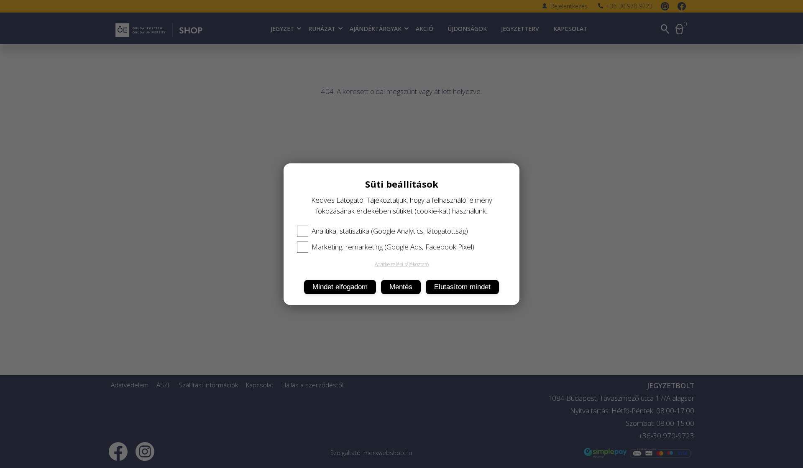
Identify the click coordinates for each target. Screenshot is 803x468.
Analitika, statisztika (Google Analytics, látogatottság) (390, 231)
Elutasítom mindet (462, 287)
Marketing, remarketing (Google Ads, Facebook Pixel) (393, 247)
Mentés (400, 287)
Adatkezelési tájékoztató (402, 264)
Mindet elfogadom (340, 287)
